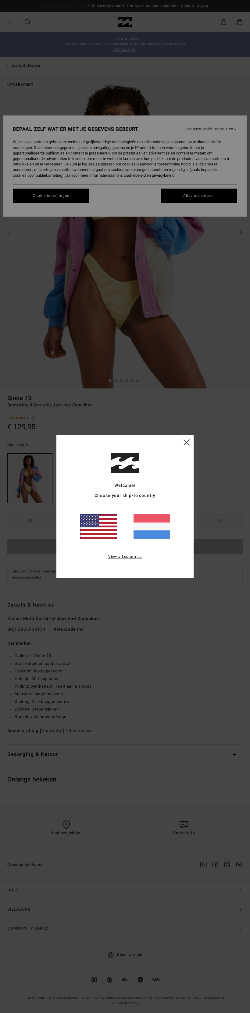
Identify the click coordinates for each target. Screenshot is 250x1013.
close (187, 442)
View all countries (125, 556)
